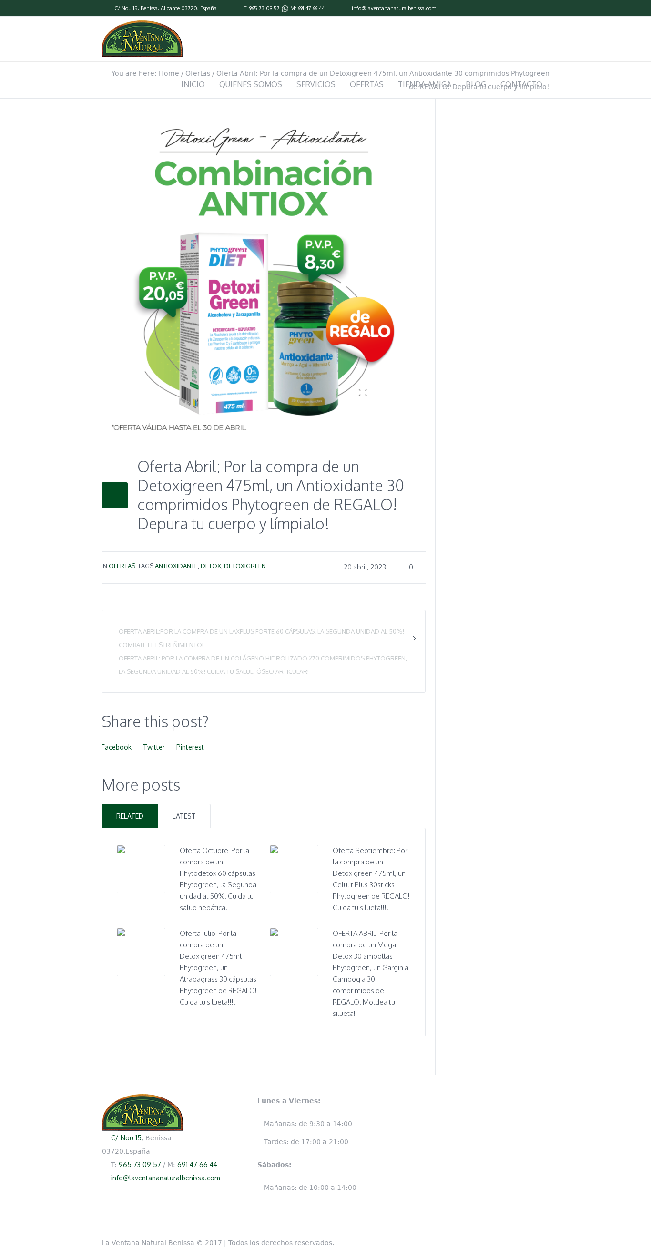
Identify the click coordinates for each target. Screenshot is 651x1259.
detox (211, 565)
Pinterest (190, 747)
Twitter (154, 747)
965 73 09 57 (264, 8)
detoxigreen (245, 565)
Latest (184, 816)
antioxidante (176, 565)
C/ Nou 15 (126, 8)
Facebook (117, 747)
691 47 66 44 (311, 8)
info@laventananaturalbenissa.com (394, 8)
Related (129, 816)
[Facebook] (544, 8)
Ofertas (122, 565)
